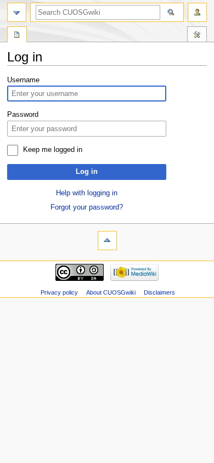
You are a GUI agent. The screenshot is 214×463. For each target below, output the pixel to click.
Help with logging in (86, 193)
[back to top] (107, 240)
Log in (87, 172)
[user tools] (197, 12)
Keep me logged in (52, 150)
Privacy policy (59, 292)
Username (23, 80)
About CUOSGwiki (111, 292)
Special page (17, 35)
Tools (197, 35)
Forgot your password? (86, 207)
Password (22, 114)
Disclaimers (159, 292)
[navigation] (16, 12)
